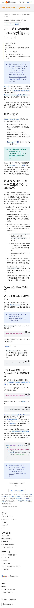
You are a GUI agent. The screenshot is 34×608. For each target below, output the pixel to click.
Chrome (3, 583)
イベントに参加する (7, 547)
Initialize (12, 423)
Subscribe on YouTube (7, 544)
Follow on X (4, 541)
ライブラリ (4, 525)
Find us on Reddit (6, 538)
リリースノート (5, 563)
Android (3, 581)
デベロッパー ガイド (7, 516)
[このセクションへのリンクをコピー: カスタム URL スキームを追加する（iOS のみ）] (19, 188)
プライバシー (12, 599)
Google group (5, 561)
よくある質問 (5, 569)
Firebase (6, 14)
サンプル (4, 522)
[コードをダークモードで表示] (26, 332)
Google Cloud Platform (8, 589)
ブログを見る (5, 536)
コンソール (16, 165)
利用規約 (4, 599)
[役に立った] (22, 20)
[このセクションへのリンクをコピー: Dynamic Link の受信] (8, 291)
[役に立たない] (25, 20)
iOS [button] (15, 346)
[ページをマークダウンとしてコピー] (11, 37)
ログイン (29, 2)
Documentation (8, 8)
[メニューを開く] (3, 2)
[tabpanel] (17, 358)
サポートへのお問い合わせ (9, 555)
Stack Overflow (5, 558)
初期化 (24, 401)
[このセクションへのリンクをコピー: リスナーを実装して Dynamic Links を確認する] (8, 376)
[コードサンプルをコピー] (28, 332)
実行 (7, 16)
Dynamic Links (24, 8)
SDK (13, 142)
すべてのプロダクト (7, 592)
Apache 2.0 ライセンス (22, 498)
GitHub (3, 528)
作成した (6, 86)
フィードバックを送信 (12, 24)
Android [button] (7, 346)
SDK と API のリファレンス (9, 519)
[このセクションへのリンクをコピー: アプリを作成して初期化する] (10, 299)
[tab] (8, 346)
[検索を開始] (20, 2)
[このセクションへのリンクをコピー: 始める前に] (20, 114)
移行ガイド (16, 75)
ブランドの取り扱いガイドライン (10, 566)
